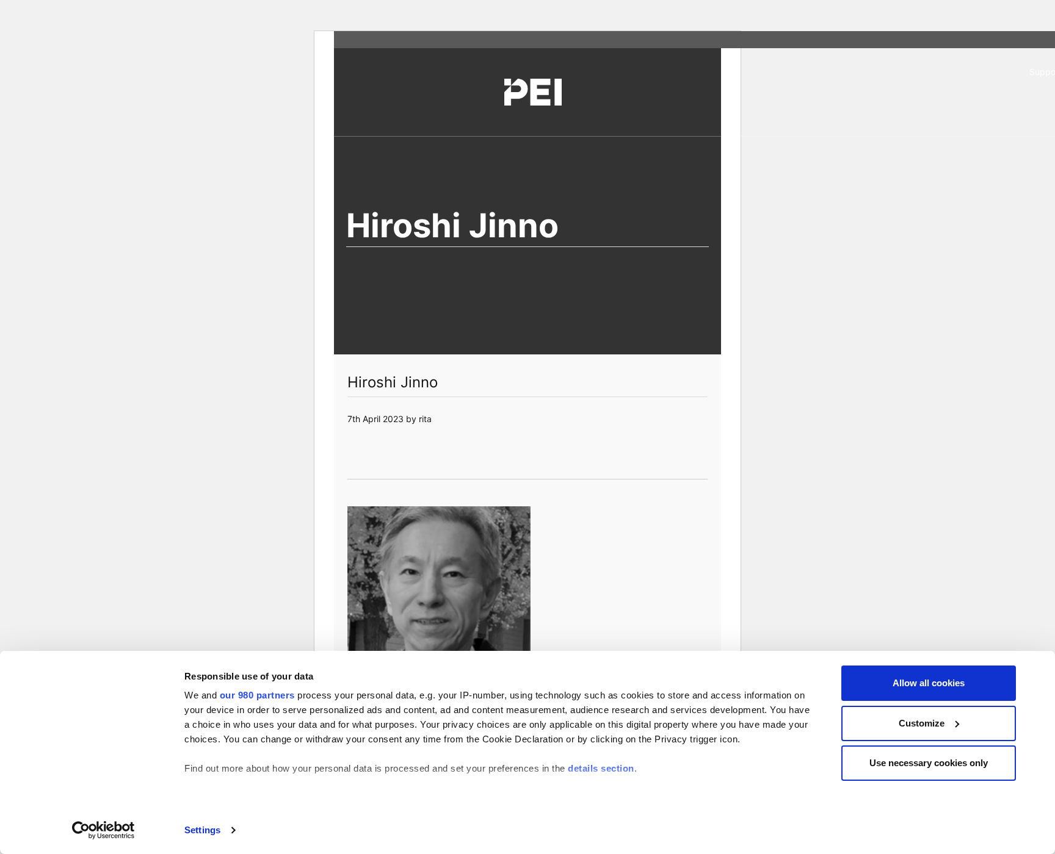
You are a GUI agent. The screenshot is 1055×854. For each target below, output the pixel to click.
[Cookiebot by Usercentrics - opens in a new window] (103, 830)
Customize (921, 723)
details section (601, 768)
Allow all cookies (929, 683)
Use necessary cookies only (928, 763)
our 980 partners (257, 695)
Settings (202, 830)
